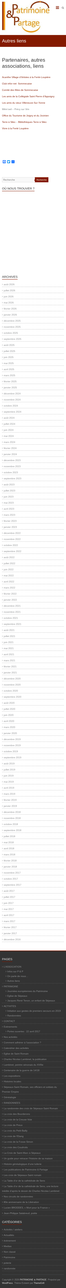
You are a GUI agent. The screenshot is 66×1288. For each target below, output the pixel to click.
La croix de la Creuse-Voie (18, 1119)
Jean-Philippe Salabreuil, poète (20, 1213)
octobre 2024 (11, 405)
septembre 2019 (12, 757)
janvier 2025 (10, 387)
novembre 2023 (12, 466)
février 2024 (10, 448)
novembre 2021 (12, 612)
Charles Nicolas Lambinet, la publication (25, 1059)
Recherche (42, 180)
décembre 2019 (12, 739)
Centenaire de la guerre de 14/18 (21, 1070)
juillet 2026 (9, 290)
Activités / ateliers (13, 1229)
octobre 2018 (11, 824)
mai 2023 (9, 502)
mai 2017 (9, 909)
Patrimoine (9, 1257)
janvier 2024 (10, 454)
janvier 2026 (10, 314)
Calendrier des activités (16, 1048)
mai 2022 (9, 575)
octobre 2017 (11, 878)
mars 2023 (9, 515)
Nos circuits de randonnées (18, 1196)
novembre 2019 (12, 745)
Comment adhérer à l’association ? (22, 1042)
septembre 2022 (12, 551)
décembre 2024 (12, 393)
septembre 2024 (12, 411)
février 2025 (10, 381)
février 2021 (10, 666)
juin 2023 (9, 496)
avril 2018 (9, 848)
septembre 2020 (12, 696)
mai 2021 (9, 648)
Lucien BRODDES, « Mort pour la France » (27, 1207)
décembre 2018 (12, 812)
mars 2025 (9, 375)
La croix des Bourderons (17, 1114)
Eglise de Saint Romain (16, 1053)
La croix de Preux (13, 1125)
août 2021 (9, 630)
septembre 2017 (12, 884)
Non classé (10, 1251)
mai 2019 (9, 781)
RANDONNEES (12, 1102)
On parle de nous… (17, 976)
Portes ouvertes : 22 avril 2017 (23, 1031)
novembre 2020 (12, 684)
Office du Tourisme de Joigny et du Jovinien (25, 115)
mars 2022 (9, 587)
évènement (10, 1240)
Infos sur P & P (15, 971)
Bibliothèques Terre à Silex (32, 122)
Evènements (10, 1026)
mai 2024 (9, 436)
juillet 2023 (9, 490)
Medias (8, 1246)
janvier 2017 (10, 933)
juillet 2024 (9, 424)
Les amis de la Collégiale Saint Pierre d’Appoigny (28, 96)
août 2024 (9, 417)
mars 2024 (9, 442)
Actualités (9, 1235)
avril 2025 (9, 369)
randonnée (9, 1268)
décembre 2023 (12, 460)
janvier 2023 (10, 527)
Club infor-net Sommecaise (17, 83)
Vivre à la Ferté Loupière (15, 128)
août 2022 (9, 557)
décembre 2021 (12, 605)
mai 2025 (9, 363)
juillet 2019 (9, 769)
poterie (7, 1263)
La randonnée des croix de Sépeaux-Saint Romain (31, 1108)
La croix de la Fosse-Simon (18, 1141)
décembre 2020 (12, 678)
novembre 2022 (12, 539)
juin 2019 (9, 775)
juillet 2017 (9, 897)
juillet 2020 (9, 709)
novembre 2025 (12, 326)
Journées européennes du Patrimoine (27, 991)
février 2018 (10, 860)
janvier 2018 (10, 866)
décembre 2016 (12, 939)
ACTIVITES (10, 1006)
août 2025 (9, 345)
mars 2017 (9, 921)
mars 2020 (9, 727)
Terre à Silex (8, 122)
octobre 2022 (11, 545)
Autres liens (13, 981)
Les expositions (12, 1076)
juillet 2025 (9, 351)
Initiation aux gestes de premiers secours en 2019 (34, 1011)
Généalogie (10, 1097)
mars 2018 (9, 854)
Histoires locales (12, 1081)
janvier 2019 (10, 806)
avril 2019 (9, 787)
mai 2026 (9, 302)
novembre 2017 (12, 872)
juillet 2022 (9, 563)
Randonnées (14, 1015)
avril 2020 (9, 721)
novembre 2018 (12, 818)
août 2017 (9, 891)
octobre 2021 (11, 618)
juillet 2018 (9, 836)
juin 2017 (9, 903)
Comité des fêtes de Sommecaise (20, 90)
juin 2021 (9, 642)
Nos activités (10, 1037)
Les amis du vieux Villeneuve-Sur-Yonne (23, 102)
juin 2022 (9, 569)
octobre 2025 (11, 333)
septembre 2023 (12, 478)
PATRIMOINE (11, 986)
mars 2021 (9, 660)
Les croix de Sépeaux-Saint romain (22, 1175)
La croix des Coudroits (16, 1147)
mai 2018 (9, 842)
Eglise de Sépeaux (17, 996)
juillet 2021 (9, 636)
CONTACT (9, 1021)
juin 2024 (9, 430)
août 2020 (9, 703)
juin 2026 (9, 296)
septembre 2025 (12, 339)
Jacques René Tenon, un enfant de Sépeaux (31, 1000)
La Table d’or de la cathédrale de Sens (24, 1180)
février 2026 (10, 308)
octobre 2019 (11, 751)
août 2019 (9, 763)
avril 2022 (9, 581)
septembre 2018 (12, 830)
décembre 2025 (12, 320)
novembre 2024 (12, 399)
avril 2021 (9, 654)
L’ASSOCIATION (12, 966)
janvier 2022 (10, 599)
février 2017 (10, 927)
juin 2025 (9, 357)
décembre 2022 (12, 533)
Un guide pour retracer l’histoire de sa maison (28, 1158)
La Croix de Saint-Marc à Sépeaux (22, 1153)
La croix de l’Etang (14, 1136)
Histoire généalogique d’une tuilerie (22, 1164)
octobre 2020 (11, 690)
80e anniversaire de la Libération (21, 1202)
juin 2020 (9, 715)
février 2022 (10, 593)
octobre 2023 (11, 472)
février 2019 (10, 800)
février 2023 (10, 521)
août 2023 (9, 484)
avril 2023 (9, 508)
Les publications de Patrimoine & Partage (26, 1169)
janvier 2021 (10, 672)
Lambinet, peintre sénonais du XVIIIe (23, 1064)
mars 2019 (9, 794)
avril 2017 (9, 915)
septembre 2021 (12, 624)
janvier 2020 (10, 733)
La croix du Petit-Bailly (15, 1130)
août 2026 (9, 284)
